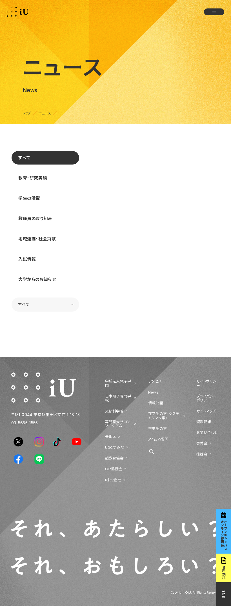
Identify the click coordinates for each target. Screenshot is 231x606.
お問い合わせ (207, 432)
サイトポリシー (206, 383)
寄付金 (202, 443)
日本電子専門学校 (118, 398)
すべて (24, 157)
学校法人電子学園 (118, 383)
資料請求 (203, 422)
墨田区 (110, 436)
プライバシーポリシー (206, 398)
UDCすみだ (114, 447)
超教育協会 (114, 458)
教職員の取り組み (35, 218)
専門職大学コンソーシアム (118, 424)
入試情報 (27, 259)
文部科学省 (114, 411)
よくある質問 (158, 439)
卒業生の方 (157, 428)
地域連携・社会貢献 (37, 238)
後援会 (202, 454)
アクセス (155, 381)
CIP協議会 (114, 469)
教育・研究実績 (32, 178)
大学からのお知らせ (37, 279)
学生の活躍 (29, 198)
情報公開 (155, 403)
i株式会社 (113, 480)
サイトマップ (206, 411)
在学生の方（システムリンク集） (163, 416)
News (153, 392)
